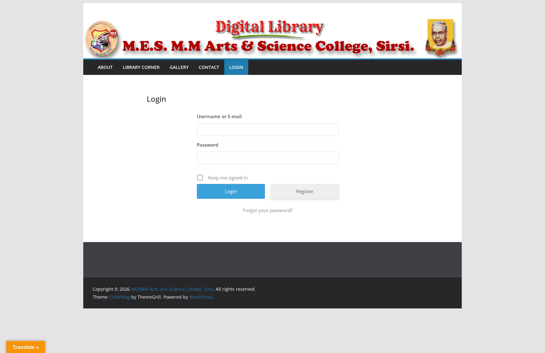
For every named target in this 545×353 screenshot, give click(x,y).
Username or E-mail (219, 116)
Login (236, 67)
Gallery (179, 67)
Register (305, 191)
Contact (209, 67)
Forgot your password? (268, 210)
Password (207, 145)
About (105, 67)
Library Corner (141, 67)
